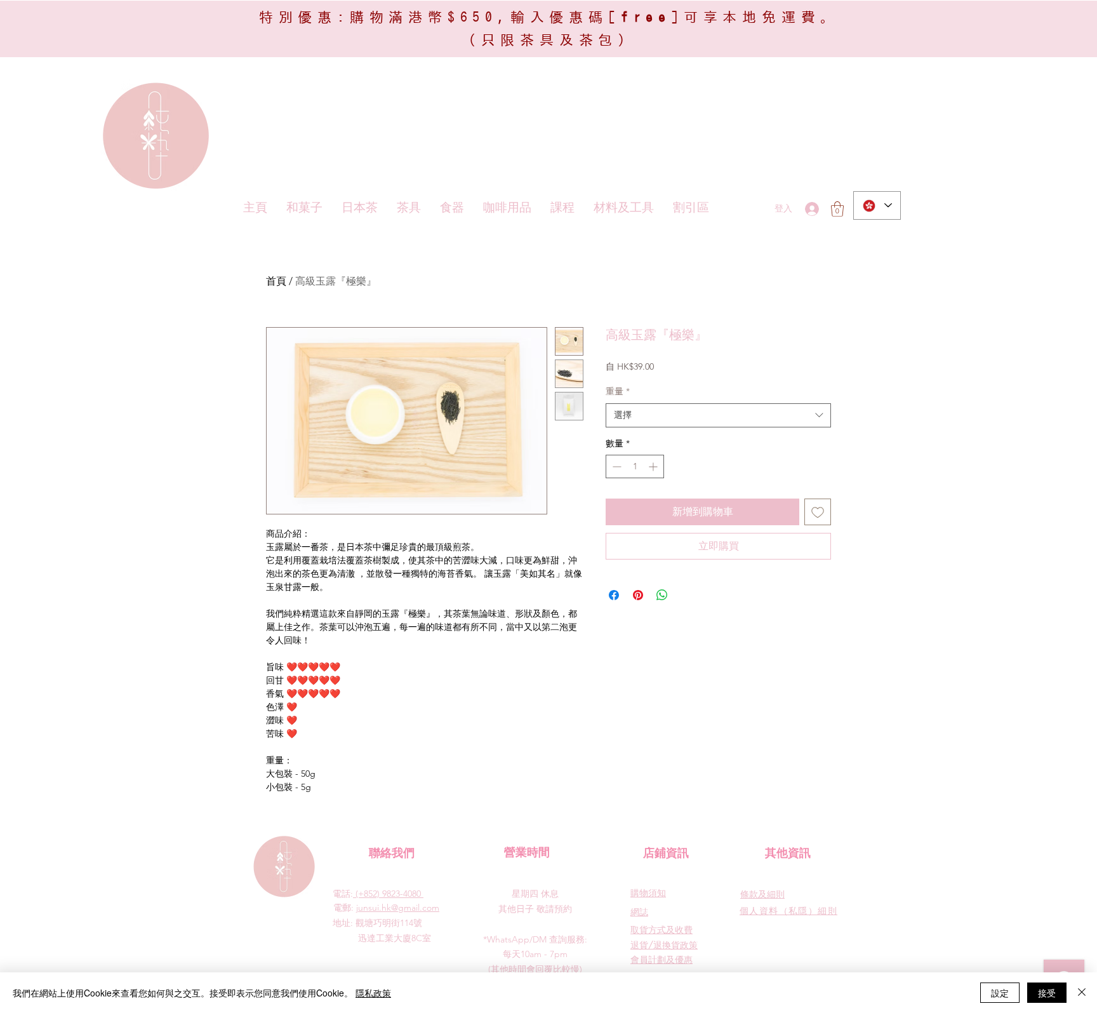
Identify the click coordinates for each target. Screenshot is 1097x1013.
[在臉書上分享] (614, 595)
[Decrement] (615, 466)
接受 (1047, 992)
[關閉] (1081, 993)
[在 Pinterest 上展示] (638, 595)
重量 (618, 391)
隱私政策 (373, 992)
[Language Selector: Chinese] (877, 205)
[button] (837, 209)
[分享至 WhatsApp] (662, 595)
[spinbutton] (634, 466)
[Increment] (654, 466)
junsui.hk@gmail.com (397, 907)
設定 (1000, 992)
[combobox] (718, 415)
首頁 (276, 281)
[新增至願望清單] (817, 512)
